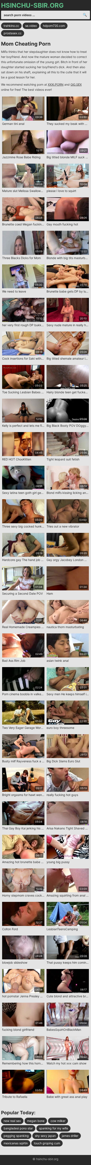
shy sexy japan (45, 1136)
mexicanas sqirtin (16, 1143)
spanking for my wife (53, 1128)
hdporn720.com (54, 25)
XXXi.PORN (55, 84)
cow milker (58, 1121)
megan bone (35, 1121)
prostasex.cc (13, 33)
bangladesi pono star (18, 1128)
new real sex (12, 1121)
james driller (70, 1136)
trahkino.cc (11, 25)
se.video (31, 25)
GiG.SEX (76, 84)
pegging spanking (16, 1136)
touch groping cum (47, 1143)
